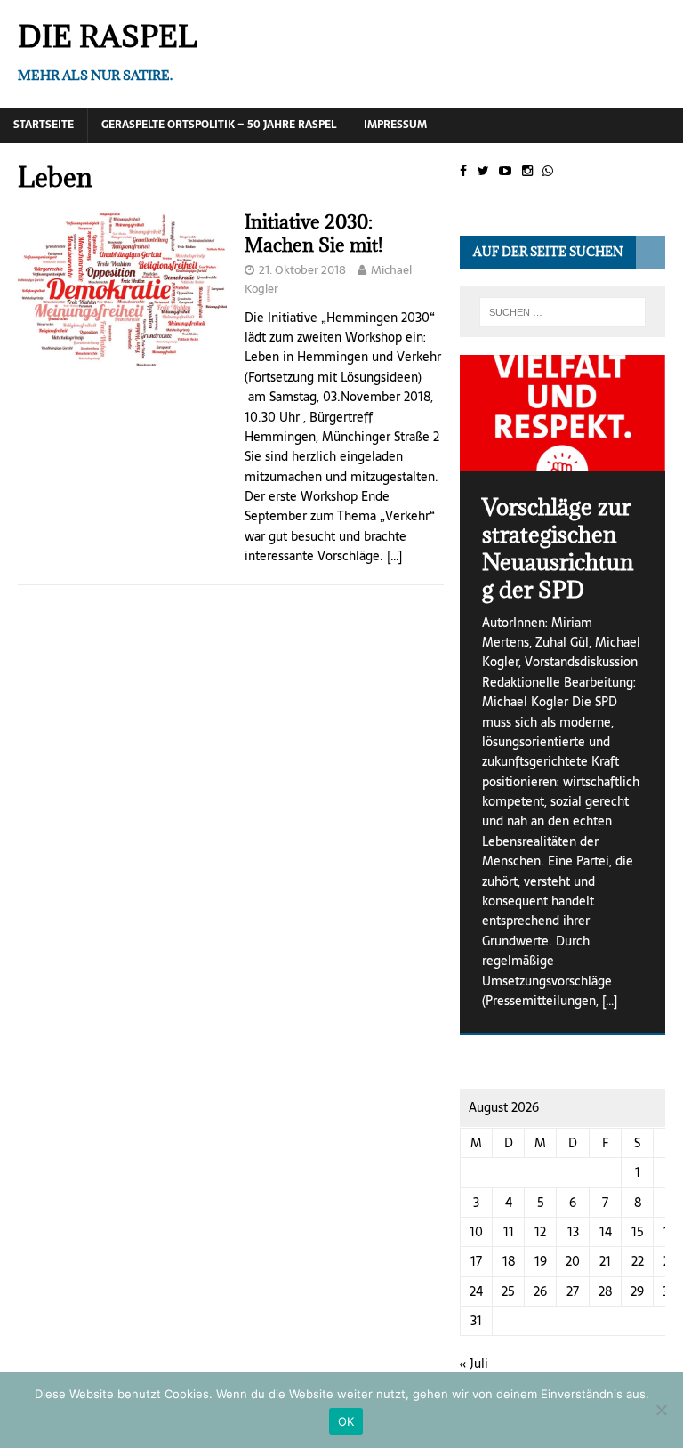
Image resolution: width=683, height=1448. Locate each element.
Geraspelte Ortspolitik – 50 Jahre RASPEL (218, 124)
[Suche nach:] (562, 312)
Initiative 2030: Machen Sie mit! (313, 233)
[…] (394, 556)
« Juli (474, 1363)
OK (346, 1421)
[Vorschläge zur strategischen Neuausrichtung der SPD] (562, 413)
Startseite (43, 124)
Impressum (395, 124)
